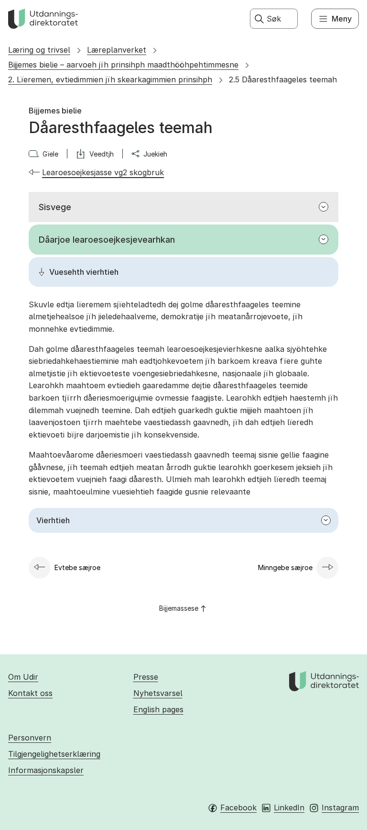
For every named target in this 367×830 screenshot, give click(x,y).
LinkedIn (289, 807)
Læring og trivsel (39, 50)
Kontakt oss (30, 693)
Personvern (29, 737)
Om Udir (23, 677)
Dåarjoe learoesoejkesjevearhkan (107, 240)
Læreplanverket (116, 50)
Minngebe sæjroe (285, 567)
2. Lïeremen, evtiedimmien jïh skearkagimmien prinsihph (110, 79)
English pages (158, 709)
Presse (145, 677)
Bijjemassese (178, 608)
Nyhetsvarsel (158, 693)
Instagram (340, 807)
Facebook (238, 807)
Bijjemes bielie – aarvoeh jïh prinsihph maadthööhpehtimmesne (123, 64)
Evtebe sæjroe (77, 567)
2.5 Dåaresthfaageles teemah (283, 79)
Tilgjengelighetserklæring (54, 754)
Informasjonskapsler (46, 770)
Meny (342, 18)
